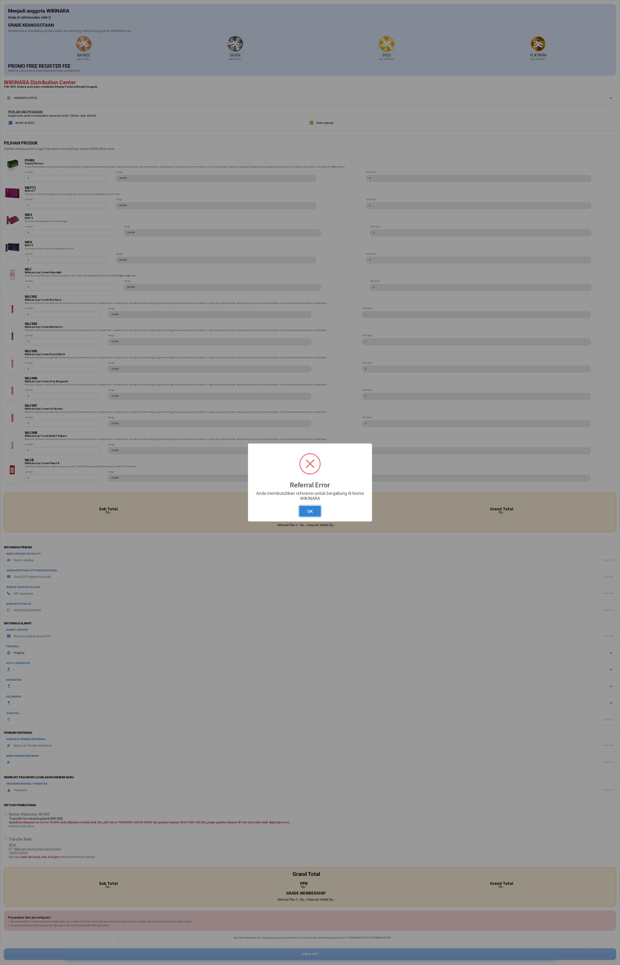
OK (310, 511)
